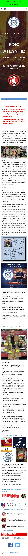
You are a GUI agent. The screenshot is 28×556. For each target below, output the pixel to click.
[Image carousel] (14, 152)
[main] (14, 36)
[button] (1, 9)
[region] (14, 3)
